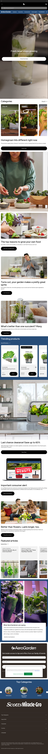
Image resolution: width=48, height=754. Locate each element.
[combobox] (24, 8)
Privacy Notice (33, 743)
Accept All (28, 673)
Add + (12, 373)
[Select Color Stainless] (16, 367)
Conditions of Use (27, 743)
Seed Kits (20, 12)
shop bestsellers (8, 535)
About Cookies (17, 742)
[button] (1, 1)
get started (7, 293)
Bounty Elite (5, 369)
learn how (24, 148)
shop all (43, 101)
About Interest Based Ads (25, 742)
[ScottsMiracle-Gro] (24, 4)
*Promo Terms (6, 744)
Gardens (15, 12)
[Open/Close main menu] (2, 4)
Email (4, 657)
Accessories (27, 12)
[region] (24, 672)
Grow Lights (34, 12)
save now (24, 452)
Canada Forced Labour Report (18, 743)
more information (8, 493)
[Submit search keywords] (2, 8)
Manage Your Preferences (18, 673)
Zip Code (5, 661)
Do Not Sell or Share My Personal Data (8, 742)
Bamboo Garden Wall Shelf (27, 369)
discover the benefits (9, 248)
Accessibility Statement (35, 742)
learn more (6, 333)
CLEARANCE (41, 12)
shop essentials (24, 58)
